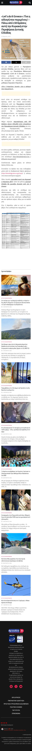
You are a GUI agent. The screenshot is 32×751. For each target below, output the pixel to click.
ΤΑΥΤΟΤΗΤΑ (16, 710)
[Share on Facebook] (6, 62)
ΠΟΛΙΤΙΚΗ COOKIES (16, 707)
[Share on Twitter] (16, 62)
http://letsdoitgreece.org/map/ (12, 173)
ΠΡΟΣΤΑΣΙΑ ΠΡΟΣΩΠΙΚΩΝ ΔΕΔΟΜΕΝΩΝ (16, 704)
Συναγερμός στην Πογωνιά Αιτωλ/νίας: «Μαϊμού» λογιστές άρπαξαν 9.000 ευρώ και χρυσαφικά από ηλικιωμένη (15, 517)
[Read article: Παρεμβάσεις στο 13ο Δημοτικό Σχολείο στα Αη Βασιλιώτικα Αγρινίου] (16, 372)
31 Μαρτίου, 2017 (6, 36)
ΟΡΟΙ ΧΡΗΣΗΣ (16, 697)
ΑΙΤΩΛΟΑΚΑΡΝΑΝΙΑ (6, 298)
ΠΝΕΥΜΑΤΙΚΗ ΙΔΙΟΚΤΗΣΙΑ (16, 701)
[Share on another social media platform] (26, 62)
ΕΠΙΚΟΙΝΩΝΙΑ (16, 713)
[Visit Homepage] (15, 2)
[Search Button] (30, 2)
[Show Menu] (2, 2)
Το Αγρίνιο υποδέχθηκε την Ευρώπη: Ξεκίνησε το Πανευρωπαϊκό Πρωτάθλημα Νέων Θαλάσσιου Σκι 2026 (15, 473)
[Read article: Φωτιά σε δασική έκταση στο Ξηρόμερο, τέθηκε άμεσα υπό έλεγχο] (16, 585)
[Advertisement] (16, 9)
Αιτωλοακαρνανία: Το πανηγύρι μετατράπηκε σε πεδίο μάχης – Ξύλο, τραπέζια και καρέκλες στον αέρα (15, 430)
